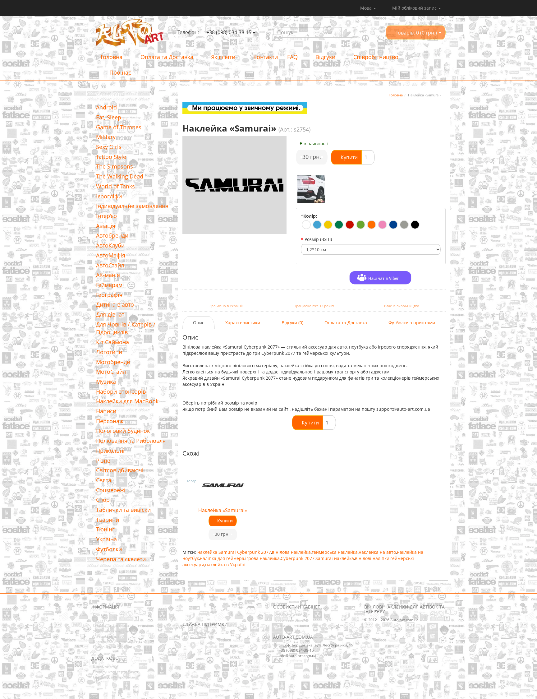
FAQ (292, 57)
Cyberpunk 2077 (297, 558)
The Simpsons (114, 166)
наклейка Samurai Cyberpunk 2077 (234, 552)
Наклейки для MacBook (127, 401)
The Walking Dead (119, 176)
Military (106, 137)
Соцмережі (111, 490)
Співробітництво (375, 57)
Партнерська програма (114, 677)
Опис (198, 323)
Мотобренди (113, 362)
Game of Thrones (118, 127)
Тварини (107, 519)
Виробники (103, 666)
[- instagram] (196, 612)
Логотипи (109, 352)
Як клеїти (222, 57)
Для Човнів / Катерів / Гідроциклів (125, 328)
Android (106, 107)
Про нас (119, 72)
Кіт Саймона (112, 342)
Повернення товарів (112, 647)
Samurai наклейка (334, 558)
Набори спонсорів (121, 391)
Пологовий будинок (123, 430)
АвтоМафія (110, 255)
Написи (106, 411)
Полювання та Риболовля (131, 440)
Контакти (265, 57)
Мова (366, 8)
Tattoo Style (111, 156)
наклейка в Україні (225, 564)
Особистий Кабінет (292, 615)
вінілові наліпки (372, 558)
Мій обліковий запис (414, 8)
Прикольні (110, 450)
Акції (97, 682)
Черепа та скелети (121, 559)
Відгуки (324, 57)
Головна (111, 57)
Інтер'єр (106, 216)
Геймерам (109, 285)
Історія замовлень (291, 620)
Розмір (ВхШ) (318, 239)
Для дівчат (110, 314)
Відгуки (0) (292, 323)
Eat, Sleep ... (111, 117)
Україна (106, 539)
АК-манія (108, 275)
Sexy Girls (109, 146)
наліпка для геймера (222, 558)
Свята (103, 480)
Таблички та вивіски (123, 509)
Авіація (105, 225)
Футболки (109, 549)
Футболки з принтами (411, 323)
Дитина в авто (115, 304)
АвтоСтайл (110, 265)
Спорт (104, 499)
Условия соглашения (112, 631)
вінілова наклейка (291, 552)
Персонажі (110, 421)
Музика (106, 381)
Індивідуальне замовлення (132, 206)
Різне (103, 460)
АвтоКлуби (110, 245)
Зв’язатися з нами (200, 632)
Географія (109, 295)
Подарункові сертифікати (116, 671)
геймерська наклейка (335, 552)
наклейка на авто (377, 552)
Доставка (101, 620)
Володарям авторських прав (119, 641)
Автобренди (112, 235)
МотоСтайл (111, 371)
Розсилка (283, 625)
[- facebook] (186, 612)
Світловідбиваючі (120, 470)
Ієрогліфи (109, 196)
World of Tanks (115, 186)
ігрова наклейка (262, 558)
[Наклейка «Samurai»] (311, 189)
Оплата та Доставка (166, 57)
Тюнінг (105, 529)
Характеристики (242, 323)
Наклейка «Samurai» (222, 510)
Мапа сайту (194, 637)
